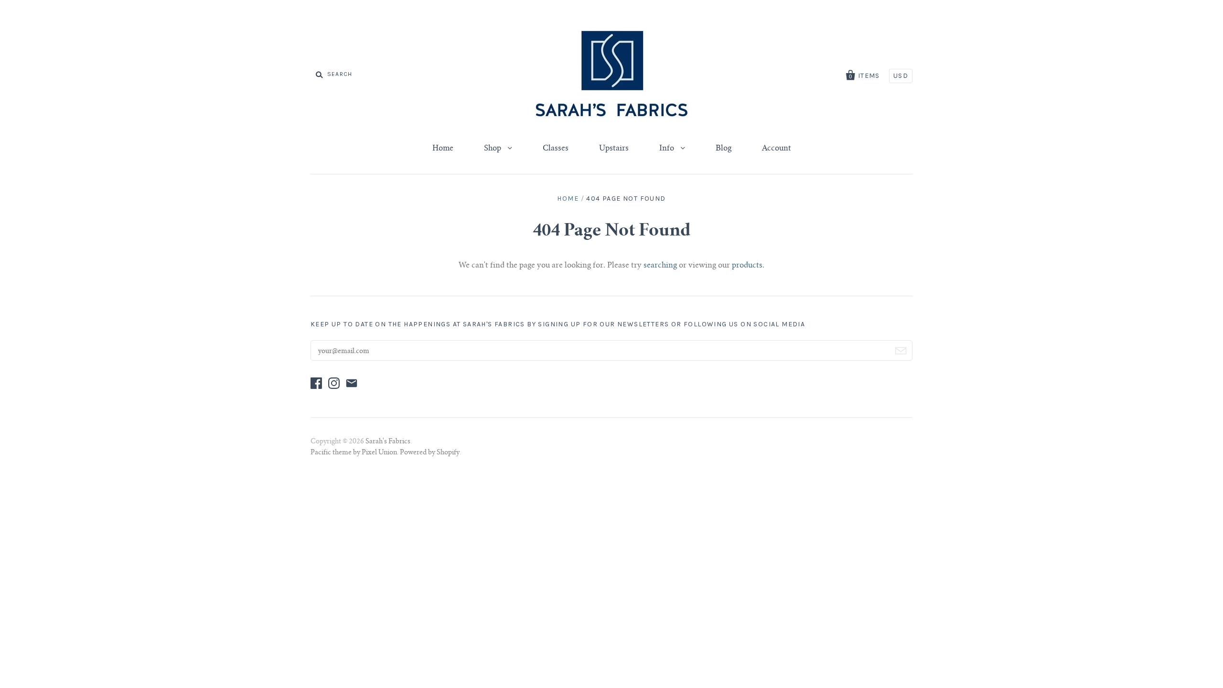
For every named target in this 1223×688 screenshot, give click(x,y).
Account (776, 148)
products (747, 265)
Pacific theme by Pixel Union (354, 453)
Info (667, 148)
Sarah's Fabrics (387, 442)
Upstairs (614, 148)
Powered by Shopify (430, 453)
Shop (493, 148)
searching (660, 265)
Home (442, 148)
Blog (723, 148)
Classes (556, 148)
